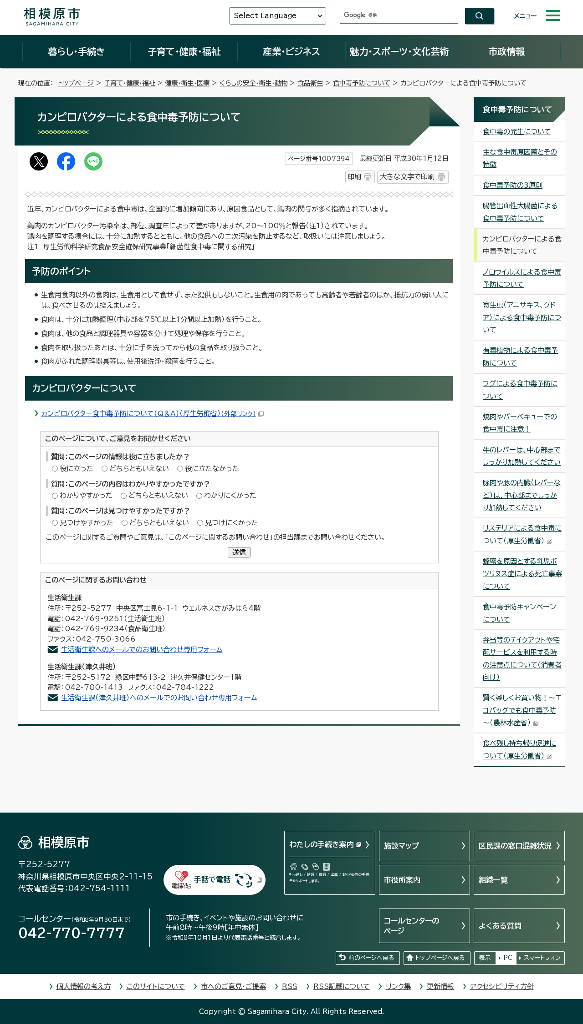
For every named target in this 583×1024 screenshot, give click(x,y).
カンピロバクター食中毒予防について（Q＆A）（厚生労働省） (148, 413)
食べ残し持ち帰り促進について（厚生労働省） (519, 749)
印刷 (354, 176)
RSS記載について (341, 986)
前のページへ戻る (371, 958)
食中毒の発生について (517, 131)
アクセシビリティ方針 (502, 986)
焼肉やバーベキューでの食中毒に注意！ (520, 422)
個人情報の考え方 (83, 986)
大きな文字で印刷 (407, 176)
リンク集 (398, 986)
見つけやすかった (86, 522)
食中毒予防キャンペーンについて (519, 612)
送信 (239, 552)
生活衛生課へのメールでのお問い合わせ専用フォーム (142, 649)
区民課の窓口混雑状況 (515, 845)
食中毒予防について (361, 83)
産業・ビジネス (291, 51)
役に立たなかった (212, 468)
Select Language (265, 15)
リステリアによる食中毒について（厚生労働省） (522, 534)
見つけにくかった (231, 522)
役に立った (76, 468)
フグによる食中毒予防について (520, 389)
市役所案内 (402, 879)
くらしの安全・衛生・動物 (253, 83)
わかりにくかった (230, 495)
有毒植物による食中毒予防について (520, 356)
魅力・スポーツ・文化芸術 (399, 51)
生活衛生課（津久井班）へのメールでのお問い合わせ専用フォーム (159, 697)
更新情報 (440, 986)
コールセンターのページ (411, 925)
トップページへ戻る (440, 958)
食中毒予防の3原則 (512, 185)
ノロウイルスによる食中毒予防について (522, 278)
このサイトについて (156, 986)
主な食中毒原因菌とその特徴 (520, 158)
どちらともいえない (139, 468)
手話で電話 (212, 879)
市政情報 (506, 51)
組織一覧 (493, 879)
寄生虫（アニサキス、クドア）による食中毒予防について (522, 317)
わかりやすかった (86, 495)
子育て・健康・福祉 (184, 51)
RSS (289, 986)
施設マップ (401, 845)
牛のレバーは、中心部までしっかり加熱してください (522, 456)
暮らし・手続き (76, 51)
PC (507, 958)
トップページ (76, 83)
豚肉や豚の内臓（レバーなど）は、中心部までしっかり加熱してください (522, 495)
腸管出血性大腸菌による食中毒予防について (520, 211)
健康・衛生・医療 (187, 83)
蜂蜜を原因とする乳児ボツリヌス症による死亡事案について (522, 574)
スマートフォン (542, 958)
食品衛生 (310, 83)
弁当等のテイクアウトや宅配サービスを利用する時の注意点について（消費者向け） (522, 659)
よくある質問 (500, 925)
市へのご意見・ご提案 (233, 986)
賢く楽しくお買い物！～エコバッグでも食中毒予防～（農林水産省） (522, 710)
